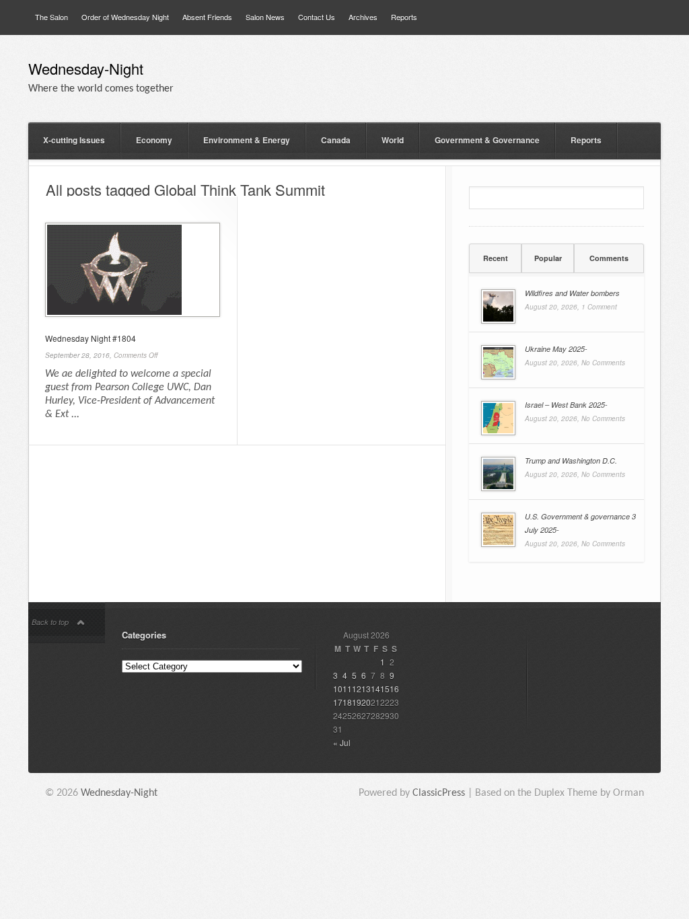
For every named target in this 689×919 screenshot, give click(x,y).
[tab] (495, 258)
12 (356, 688)
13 (366, 688)
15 (385, 688)
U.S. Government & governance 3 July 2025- (580, 523)
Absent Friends (207, 16)
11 (347, 688)
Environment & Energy (246, 140)
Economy (154, 140)
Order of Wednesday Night (125, 16)
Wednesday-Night (85, 70)
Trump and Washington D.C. (571, 460)
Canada (336, 140)
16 (394, 688)
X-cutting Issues (74, 140)
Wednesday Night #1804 (90, 338)
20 (366, 702)
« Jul (342, 742)
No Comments (603, 362)
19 (356, 702)
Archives (363, 16)
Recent (495, 258)
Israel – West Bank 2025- (566, 405)
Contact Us (316, 16)
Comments (608, 258)
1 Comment (599, 306)
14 (375, 688)
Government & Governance (487, 140)
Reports (404, 16)
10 (337, 688)
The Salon (51, 16)
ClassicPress (438, 793)
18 (347, 702)
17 (337, 702)
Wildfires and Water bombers (572, 293)
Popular (548, 258)
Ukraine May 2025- (556, 349)
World (393, 140)
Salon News (265, 16)
